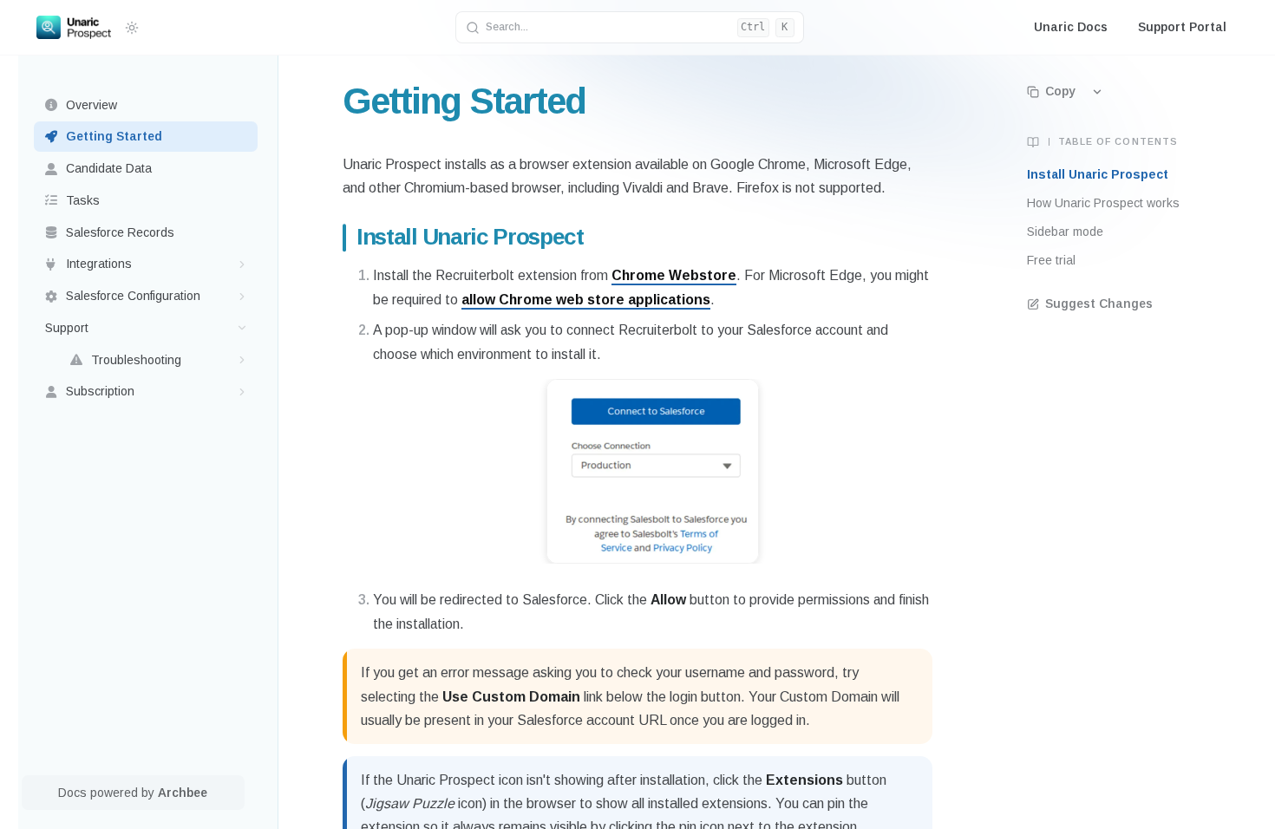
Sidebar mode (1065, 231)
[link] (146, 105)
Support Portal (1182, 27)
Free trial (1051, 260)
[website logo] (73, 28)
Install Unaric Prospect (1097, 174)
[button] (242, 264)
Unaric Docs (1071, 27)
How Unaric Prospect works (1103, 203)
